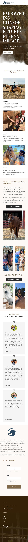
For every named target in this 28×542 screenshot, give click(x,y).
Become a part (14, 279)
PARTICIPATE (7, 52)
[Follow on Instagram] (7, 526)
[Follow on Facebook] (4, 526)
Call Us (4, 518)
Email (4, 516)
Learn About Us (14, 206)
